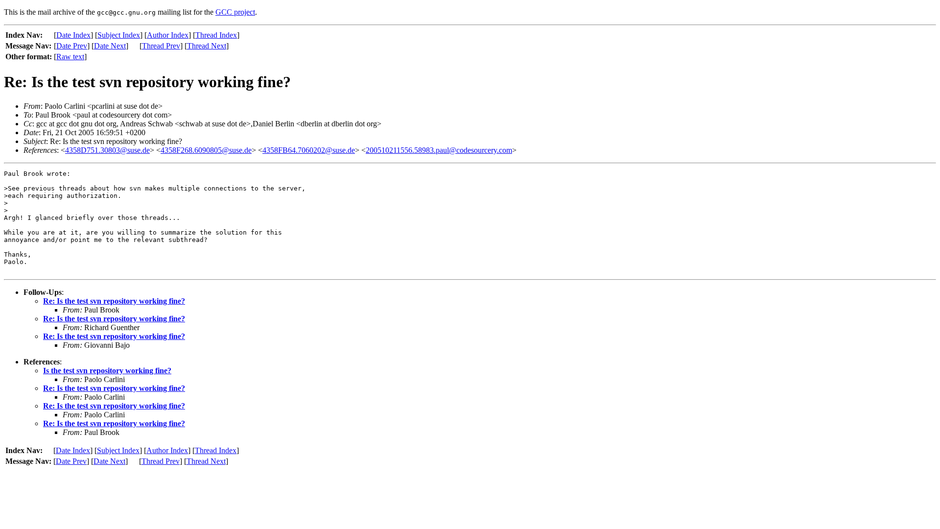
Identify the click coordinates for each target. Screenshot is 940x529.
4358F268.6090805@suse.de (206, 150)
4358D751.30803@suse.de (107, 150)
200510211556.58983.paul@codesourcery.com (439, 150)
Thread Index (216, 35)
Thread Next (206, 46)
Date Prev (71, 46)
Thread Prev (161, 46)
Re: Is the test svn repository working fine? (114, 301)
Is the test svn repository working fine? (107, 370)
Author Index (167, 35)
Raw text (70, 56)
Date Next (110, 46)
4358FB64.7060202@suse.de (308, 150)
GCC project (235, 12)
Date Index (73, 35)
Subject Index (118, 35)
